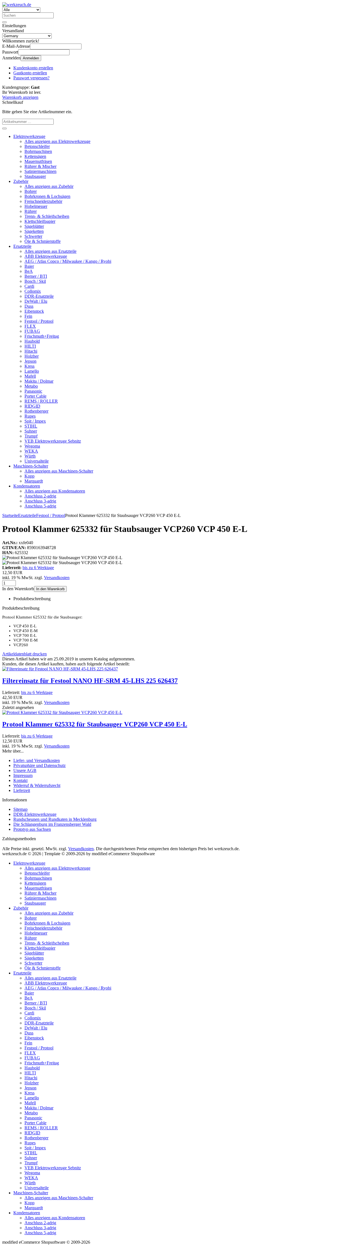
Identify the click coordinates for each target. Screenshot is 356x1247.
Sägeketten (34, 231)
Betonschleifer (37, 146)
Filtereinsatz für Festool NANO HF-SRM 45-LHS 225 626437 (90, 680)
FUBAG (32, 331)
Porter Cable (35, 396)
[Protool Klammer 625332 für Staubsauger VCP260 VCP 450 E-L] (62, 712)
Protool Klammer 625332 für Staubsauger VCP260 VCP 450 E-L (94, 724)
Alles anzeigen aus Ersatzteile (50, 251)
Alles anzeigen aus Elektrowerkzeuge (57, 141)
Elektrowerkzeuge (29, 136)
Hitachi (30, 351)
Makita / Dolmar (38, 381)
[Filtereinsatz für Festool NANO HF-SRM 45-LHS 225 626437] (60, 669)
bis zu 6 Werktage (38, 567)
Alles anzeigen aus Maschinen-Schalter (58, 471)
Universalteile (36, 461)
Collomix (32, 291)
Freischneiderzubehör (43, 201)
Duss (28, 306)
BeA (28, 271)
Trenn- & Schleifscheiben (46, 216)
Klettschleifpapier (39, 221)
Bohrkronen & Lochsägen (47, 196)
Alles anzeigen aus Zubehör (48, 186)
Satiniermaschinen (40, 171)
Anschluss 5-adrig (40, 506)
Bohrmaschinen (38, 151)
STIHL (30, 426)
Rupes (30, 416)
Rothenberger (36, 411)
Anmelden (31, 58)
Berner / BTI (35, 276)
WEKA (31, 451)
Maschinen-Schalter (30, 466)
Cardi (29, 286)
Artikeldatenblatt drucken (24, 654)
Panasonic (33, 391)
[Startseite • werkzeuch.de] (16, 4)
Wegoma (32, 446)
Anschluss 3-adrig (40, 501)
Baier (29, 266)
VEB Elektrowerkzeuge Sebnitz (52, 441)
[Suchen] (4, 22)
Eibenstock (34, 311)
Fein (28, 316)
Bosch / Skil (35, 281)
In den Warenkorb (50, 589)
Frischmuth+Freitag (41, 336)
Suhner (30, 431)
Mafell (30, 376)
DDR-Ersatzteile (39, 296)
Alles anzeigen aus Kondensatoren (54, 491)
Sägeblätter (34, 226)
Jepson (30, 361)
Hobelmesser (35, 206)
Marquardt (33, 481)
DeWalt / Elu (35, 301)
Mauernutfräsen (38, 161)
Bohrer (30, 191)
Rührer (30, 211)
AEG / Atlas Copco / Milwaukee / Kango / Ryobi (67, 261)
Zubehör (20, 181)
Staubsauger (35, 176)
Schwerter (33, 236)
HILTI (30, 346)
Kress (29, 366)
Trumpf (31, 436)
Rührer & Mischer (40, 166)
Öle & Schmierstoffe (42, 241)
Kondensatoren (26, 486)
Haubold (32, 341)
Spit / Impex (35, 421)
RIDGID (32, 406)
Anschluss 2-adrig (40, 496)
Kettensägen (35, 156)
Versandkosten (57, 577)
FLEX (30, 326)
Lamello (31, 371)
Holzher (31, 356)
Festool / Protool (38, 321)
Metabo (31, 386)
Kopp (29, 476)
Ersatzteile (22, 246)
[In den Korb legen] (4, 128)
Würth (30, 456)
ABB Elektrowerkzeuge (45, 256)
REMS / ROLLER (41, 401)
